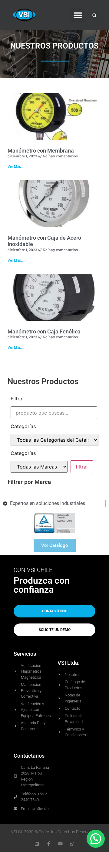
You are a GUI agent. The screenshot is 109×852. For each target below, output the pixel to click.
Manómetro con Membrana (41, 150)
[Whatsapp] (72, 843)
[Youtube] (60, 843)
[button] (77, 15)
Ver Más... (16, 167)
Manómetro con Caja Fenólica (44, 331)
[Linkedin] (37, 843)
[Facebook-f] (48, 843)
